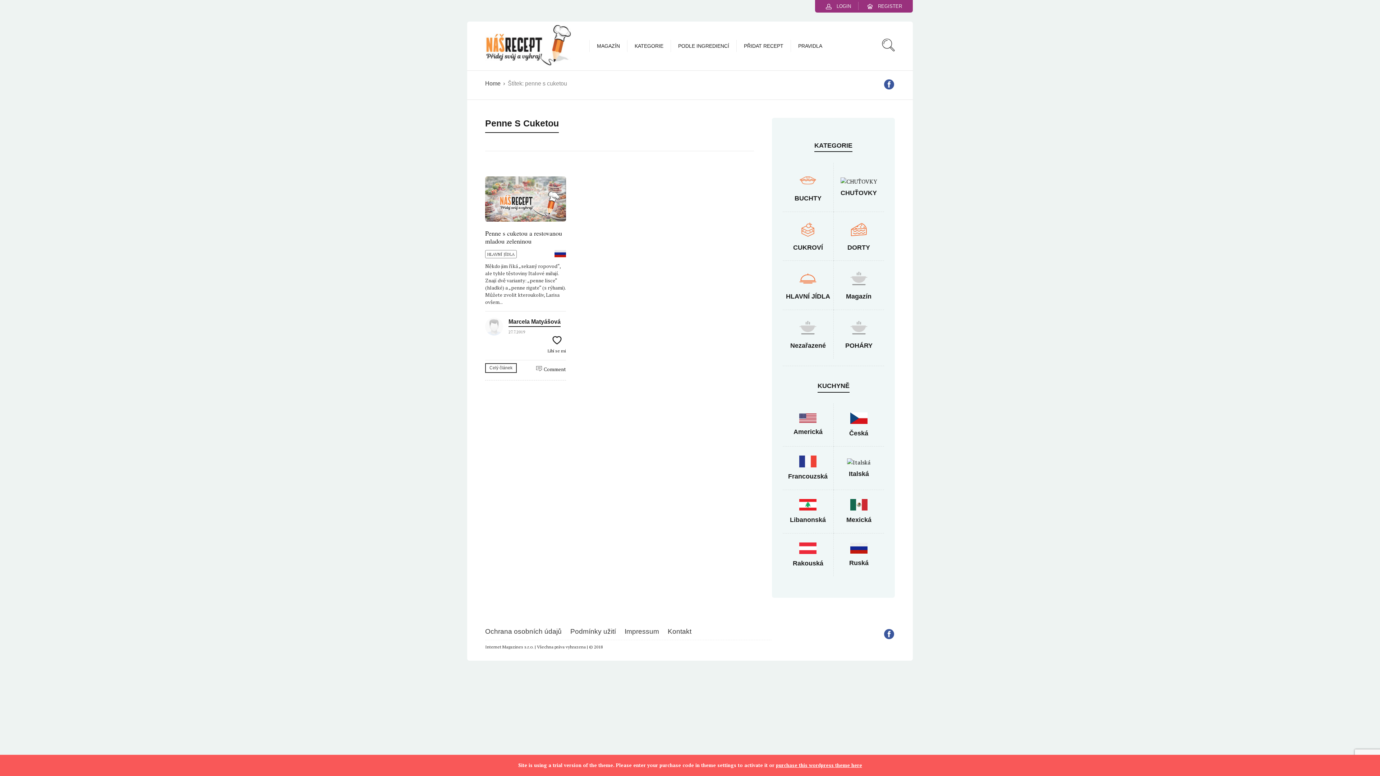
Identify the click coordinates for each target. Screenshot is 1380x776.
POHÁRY (859, 345)
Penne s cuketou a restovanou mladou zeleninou (523, 237)
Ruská (859, 563)
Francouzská (808, 476)
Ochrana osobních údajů (523, 631)
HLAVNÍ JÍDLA (501, 254)
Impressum (642, 631)
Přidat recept (763, 46)
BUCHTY (808, 198)
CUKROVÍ (808, 247)
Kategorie (649, 46)
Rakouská (808, 563)
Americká (808, 431)
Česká (858, 433)
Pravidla (810, 46)
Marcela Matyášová (535, 322)
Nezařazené (808, 345)
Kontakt (679, 631)
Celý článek (500, 367)
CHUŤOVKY (859, 193)
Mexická (858, 519)
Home (493, 83)
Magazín (608, 46)
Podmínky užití (593, 631)
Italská (859, 473)
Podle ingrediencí (703, 46)
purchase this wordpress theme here (819, 765)
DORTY (858, 247)
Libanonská (808, 519)
